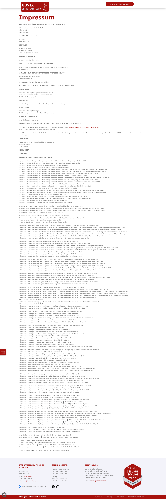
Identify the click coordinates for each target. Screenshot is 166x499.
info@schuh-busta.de (31, 481)
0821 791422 (28, 477)
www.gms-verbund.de (98, 481)
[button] (4, 495)
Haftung (109, 497)
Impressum (98, 497)
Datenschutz (119, 497)
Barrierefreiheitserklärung (136, 497)
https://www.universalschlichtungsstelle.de (83, 127)
